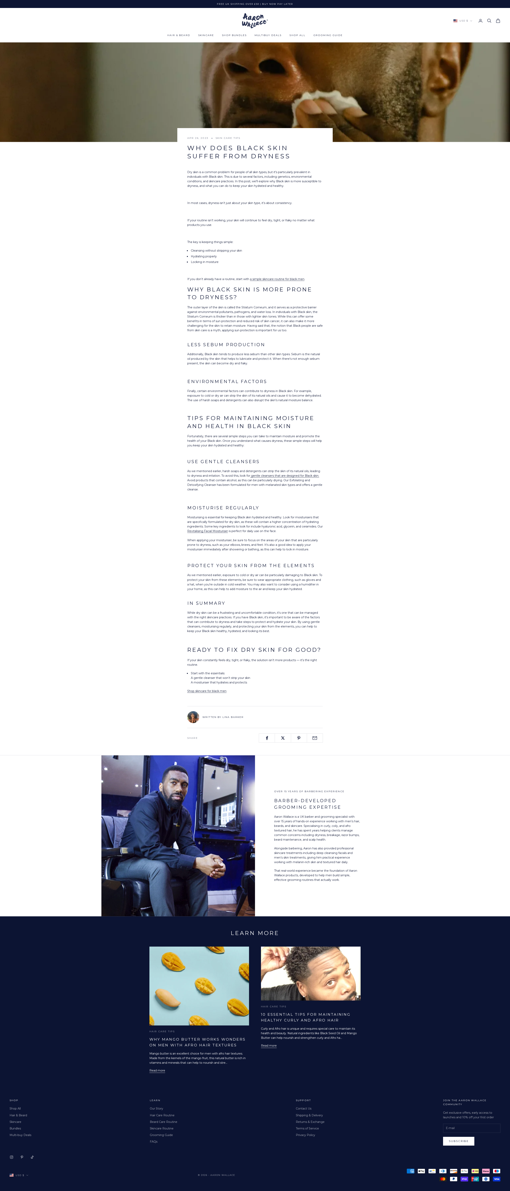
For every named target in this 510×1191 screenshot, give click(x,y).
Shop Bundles (234, 35)
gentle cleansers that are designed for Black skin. (284, 475)
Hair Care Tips (162, 1031)
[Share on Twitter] (283, 738)
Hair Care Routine (162, 1115)
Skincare (206, 35)
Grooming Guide (328, 35)
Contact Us (303, 1108)
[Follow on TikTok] (32, 1157)
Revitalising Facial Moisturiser (207, 531)
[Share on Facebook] (267, 738)
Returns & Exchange (310, 1122)
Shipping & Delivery (309, 1115)
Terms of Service (307, 1128)
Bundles (15, 1128)
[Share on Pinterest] (299, 738)
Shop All (297, 35)
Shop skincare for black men (207, 691)
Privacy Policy (305, 1135)
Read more (157, 1070)
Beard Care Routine (163, 1122)
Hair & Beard (178, 35)
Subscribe (459, 1141)
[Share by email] (315, 738)
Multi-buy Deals (20, 1135)
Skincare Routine (162, 1128)
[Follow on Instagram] (12, 1157)
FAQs (153, 1141)
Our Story (156, 1108)
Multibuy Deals (268, 35)
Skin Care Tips (228, 137)
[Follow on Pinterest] (22, 1157)
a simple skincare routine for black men (277, 279)
